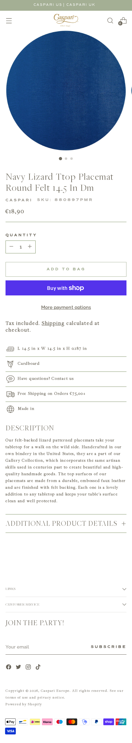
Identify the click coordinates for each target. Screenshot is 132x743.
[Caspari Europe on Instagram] (29, 668)
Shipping (53, 323)
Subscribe (108, 647)
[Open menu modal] (8, 20)
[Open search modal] (110, 20)
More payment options (66, 307)
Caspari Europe (55, 690)
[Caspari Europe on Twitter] (19, 668)
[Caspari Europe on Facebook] (9, 668)
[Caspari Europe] (66, 20)
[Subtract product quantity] (29, 247)
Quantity (21, 235)
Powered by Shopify (24, 704)
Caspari (19, 200)
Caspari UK (80, 5)
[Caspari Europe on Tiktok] (38, 668)
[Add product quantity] (11, 247)
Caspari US (47, 5)
